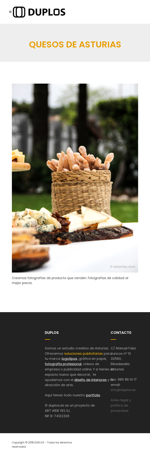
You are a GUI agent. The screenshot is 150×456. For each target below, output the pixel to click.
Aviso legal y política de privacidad (121, 405)
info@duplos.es (123, 390)
